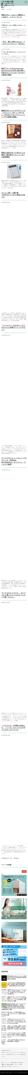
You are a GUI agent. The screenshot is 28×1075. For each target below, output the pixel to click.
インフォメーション (7, 1062)
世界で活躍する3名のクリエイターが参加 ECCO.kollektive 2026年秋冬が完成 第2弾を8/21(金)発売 (17, 977)
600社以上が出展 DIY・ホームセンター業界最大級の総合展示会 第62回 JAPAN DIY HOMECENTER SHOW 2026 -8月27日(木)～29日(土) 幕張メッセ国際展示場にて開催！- (13, 1006)
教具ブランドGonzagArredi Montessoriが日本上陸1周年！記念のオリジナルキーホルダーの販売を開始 (13, 72)
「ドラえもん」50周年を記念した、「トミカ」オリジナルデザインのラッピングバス (13, 728)
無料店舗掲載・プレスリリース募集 (15, 1064)
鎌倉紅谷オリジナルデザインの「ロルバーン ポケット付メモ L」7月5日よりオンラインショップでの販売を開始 (13, 114)
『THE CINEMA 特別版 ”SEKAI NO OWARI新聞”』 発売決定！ (16, 1040)
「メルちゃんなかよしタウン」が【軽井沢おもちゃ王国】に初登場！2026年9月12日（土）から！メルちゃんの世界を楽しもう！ (16, 1035)
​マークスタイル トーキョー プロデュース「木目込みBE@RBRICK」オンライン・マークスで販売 (14, 461)
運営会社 (4, 1064)
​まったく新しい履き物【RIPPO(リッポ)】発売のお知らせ (13, 195)
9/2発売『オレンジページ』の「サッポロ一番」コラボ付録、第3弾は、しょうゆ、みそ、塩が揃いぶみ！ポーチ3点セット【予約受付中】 (16, 991)
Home (2, 9)
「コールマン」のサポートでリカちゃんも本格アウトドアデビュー (13, 327)
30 (14, 858)
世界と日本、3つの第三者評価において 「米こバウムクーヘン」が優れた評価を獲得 (16, 1014)
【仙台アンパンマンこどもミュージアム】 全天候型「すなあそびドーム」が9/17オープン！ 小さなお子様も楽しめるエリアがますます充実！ (16, 1021)
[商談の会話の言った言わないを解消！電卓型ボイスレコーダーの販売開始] (14, 172)
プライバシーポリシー (14, 1066)
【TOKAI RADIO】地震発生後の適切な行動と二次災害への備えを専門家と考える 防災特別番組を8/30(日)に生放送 (16, 984)
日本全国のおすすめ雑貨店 (17, 1062)
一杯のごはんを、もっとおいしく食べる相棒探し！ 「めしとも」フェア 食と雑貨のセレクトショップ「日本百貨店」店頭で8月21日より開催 (17, 999)
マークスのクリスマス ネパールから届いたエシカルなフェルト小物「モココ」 (13, 595)
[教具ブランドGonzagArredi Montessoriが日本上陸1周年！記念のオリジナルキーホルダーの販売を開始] (14, 90)
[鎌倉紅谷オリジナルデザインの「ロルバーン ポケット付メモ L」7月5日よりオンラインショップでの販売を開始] (14, 132)
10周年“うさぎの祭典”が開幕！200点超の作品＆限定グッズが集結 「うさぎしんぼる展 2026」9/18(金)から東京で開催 (16, 1027)
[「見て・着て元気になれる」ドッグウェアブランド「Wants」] (14, 53)
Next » (17, 858)
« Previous (4, 858)
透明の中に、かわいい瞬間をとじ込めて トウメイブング (13, 16)
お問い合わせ (5, 1066)
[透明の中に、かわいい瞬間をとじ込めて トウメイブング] (14, 26)
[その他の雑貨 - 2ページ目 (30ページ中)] (8, 7)
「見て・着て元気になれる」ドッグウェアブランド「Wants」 (13, 43)
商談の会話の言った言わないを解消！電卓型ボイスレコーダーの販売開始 (13, 155)
